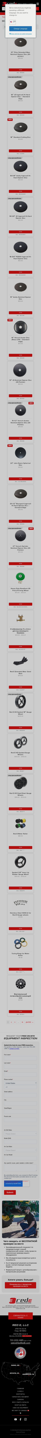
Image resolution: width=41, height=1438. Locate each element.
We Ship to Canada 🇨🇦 (20, 1410)
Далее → (29, 1022)
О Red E (21, 1391)
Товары (4, 17)
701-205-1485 (16, 1340)
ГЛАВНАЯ (20, 1388)
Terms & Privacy (20, 1432)
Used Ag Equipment (20, 1408)
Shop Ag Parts (20, 1405)
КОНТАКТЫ (20, 1394)
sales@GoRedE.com (20, 1342)
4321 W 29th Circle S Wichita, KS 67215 (20, 1335)
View (20, 70)
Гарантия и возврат (20, 1397)
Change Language (20, 29)
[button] (36, 8)
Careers (20, 1399)
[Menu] (37, 4)
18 (22, 1022)
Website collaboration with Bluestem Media (20, 1434)
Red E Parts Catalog (20, 1402)
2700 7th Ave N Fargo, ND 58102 (20, 1330)
